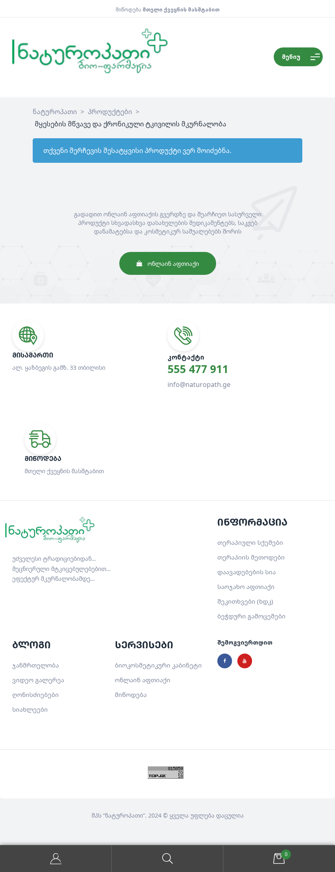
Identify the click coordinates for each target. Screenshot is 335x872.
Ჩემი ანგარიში (56, 858)
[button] (167, 263)
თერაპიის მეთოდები (251, 557)
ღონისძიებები (35, 694)
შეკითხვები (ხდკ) (245, 601)
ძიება (167, 858)
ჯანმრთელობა (35, 665)
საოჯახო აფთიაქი (246, 586)
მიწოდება (131, 694)
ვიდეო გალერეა (38, 680)
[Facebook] (224, 661)
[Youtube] (244, 661)
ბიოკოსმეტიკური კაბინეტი (158, 665)
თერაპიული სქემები (250, 542)
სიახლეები (30, 709)
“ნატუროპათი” (124, 815)
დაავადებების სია (246, 572)
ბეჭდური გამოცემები (251, 616)
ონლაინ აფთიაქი (142, 680)
